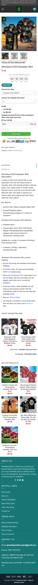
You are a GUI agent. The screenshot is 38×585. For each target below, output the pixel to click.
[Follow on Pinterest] (22, 480)
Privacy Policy (6, 530)
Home (3, 61)
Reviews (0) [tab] (5, 169)
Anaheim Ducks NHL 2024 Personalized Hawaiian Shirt (9, 417)
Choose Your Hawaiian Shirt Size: (13, 98)
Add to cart (16, 134)
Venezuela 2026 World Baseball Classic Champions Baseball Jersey (10, 340)
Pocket (3, 106)
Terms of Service (7, 534)
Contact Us (5, 511)
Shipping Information (9, 526)
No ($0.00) (7, 112)
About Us (4, 496)
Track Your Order (7, 507)
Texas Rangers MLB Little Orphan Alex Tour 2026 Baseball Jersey (28, 340)
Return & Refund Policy (9, 523)
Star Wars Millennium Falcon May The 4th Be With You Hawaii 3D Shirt (28, 418)
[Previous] (4, 33)
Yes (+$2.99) (7, 120)
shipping (30, 303)
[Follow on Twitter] (20, 480)
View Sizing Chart (8, 503)
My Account (5, 492)
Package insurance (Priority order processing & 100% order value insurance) (17, 116)
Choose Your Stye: (7, 89)
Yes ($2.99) (7, 109)
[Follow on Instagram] (18, 480)
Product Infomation (8, 500)
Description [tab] (5, 165)
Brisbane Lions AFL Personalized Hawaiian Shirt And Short (10, 448)
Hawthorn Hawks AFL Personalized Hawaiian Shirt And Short (10, 388)
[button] (2, 9)
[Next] (33, 33)
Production (7, 269)
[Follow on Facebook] (15, 480)
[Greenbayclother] (19, 9)
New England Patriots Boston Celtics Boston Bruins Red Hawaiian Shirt (28, 388)
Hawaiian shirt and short (17, 61)
